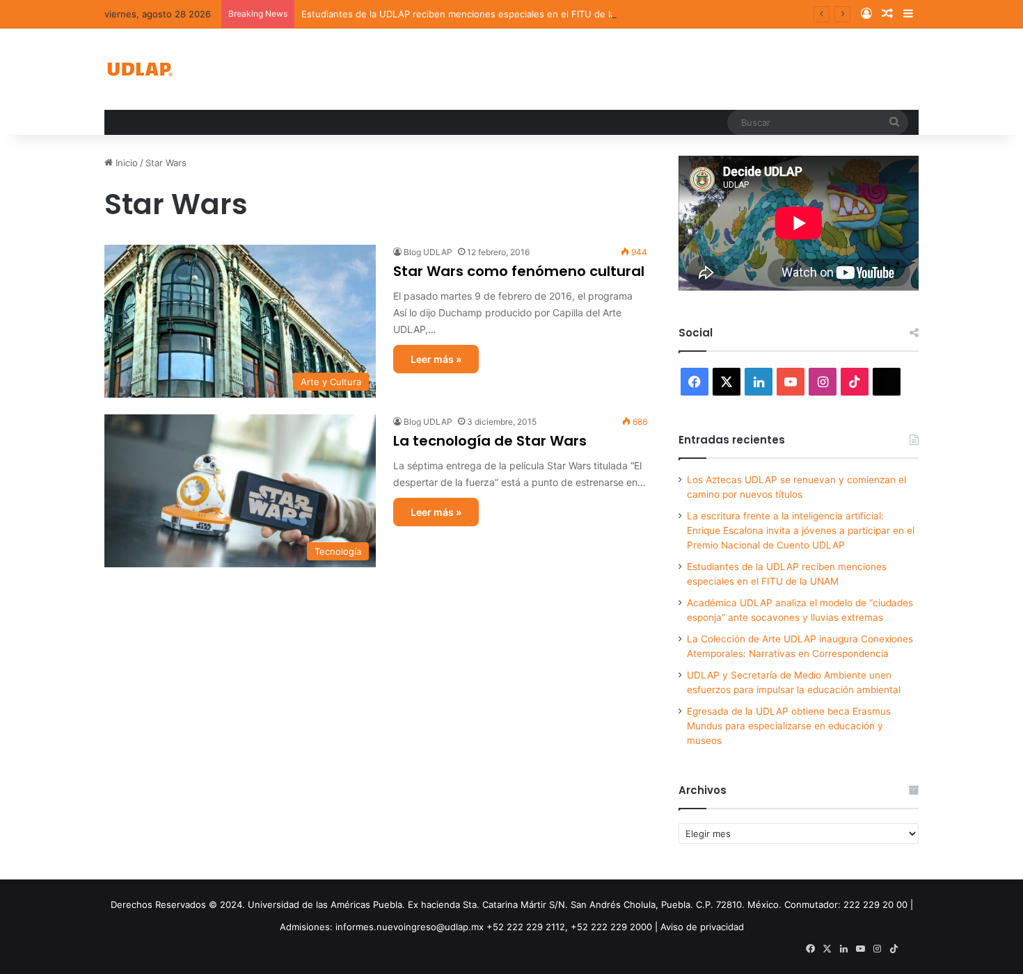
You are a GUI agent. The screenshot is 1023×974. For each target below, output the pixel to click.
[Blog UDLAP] (139, 69)
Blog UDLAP (428, 252)
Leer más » (436, 359)
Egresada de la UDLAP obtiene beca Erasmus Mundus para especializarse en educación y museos (789, 726)
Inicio (125, 162)
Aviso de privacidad (702, 926)
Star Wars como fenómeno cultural (518, 271)
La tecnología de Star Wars (490, 441)
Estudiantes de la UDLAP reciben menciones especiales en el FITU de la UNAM (474, 13)
